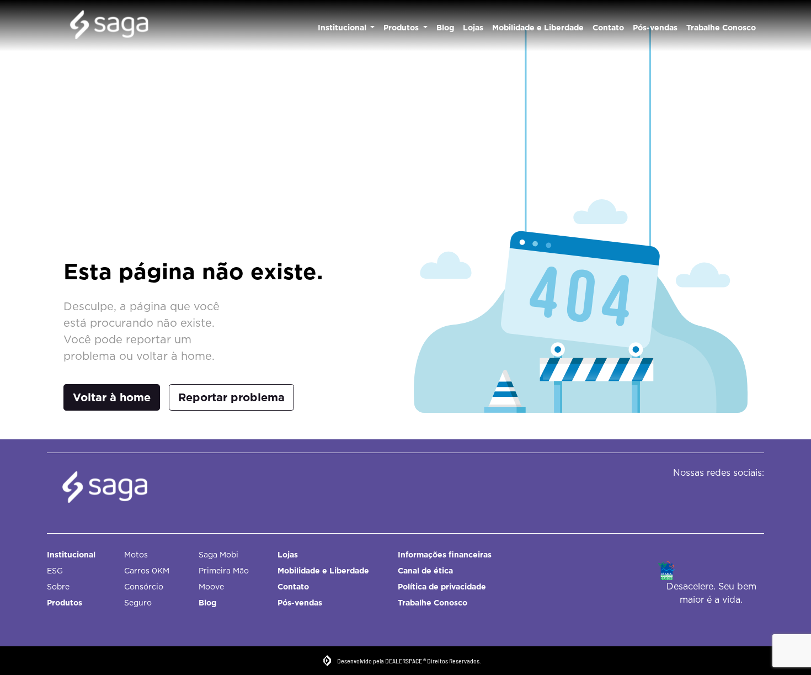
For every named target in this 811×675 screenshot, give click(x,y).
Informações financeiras (445, 554)
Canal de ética (425, 570)
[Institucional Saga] (109, 26)
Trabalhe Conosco (721, 27)
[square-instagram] (721, 495)
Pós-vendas (655, 27)
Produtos (402, 27)
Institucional (343, 27)
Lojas (473, 27)
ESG (55, 570)
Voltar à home (112, 397)
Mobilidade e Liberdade (538, 27)
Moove (211, 586)
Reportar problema (231, 397)
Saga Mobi (218, 554)
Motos (136, 554)
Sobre (58, 586)
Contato (608, 27)
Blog (445, 27)
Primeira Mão (224, 570)
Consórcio (143, 586)
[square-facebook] (696, 495)
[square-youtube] (746, 495)
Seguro (138, 602)
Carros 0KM (146, 570)
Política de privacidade (442, 586)
